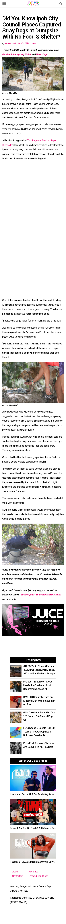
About (15, 871)
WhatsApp (41, 54)
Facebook (7, 54)
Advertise (33, 871)
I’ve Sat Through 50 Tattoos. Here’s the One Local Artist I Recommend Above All (38, 685)
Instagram (18, 54)
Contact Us (17, 876)
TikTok (28, 54)
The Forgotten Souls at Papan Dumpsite (41, 594)
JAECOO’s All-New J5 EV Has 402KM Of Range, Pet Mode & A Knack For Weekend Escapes (39, 670)
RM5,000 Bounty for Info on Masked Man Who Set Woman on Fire (39, 701)
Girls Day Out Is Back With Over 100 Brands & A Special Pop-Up (39, 716)
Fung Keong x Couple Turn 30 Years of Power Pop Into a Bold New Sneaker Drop (38, 732)
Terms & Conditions (38, 876)
